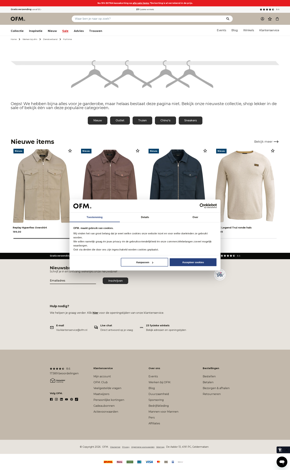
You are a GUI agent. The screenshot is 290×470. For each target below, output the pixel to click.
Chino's (165, 120)
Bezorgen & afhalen (216, 388)
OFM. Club (100, 382)
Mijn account (102, 376)
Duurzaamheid (159, 394)
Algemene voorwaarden (143, 447)
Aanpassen (142, 262)
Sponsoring (156, 400)
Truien (142, 120)
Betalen (208, 382)
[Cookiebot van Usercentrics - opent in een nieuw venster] (202, 205)
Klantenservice (269, 30)
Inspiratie (35, 31)
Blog (234, 30)
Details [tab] (145, 217)
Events (221, 30)
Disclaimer (115, 447)
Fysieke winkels (145, 9)
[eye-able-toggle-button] (286, 449)
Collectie (17, 31)
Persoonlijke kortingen (108, 400)
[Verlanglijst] (270, 19)
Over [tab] (195, 217)
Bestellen (209, 376)
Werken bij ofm (29, 39)
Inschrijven (115, 280)
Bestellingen (211, 368)
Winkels (248, 30)
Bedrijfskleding (159, 405)
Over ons (154, 368)
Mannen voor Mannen (163, 411)
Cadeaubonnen (104, 405)
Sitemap (160, 447)
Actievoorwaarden (105, 411)
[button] (270, 19)
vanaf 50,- (26, 9)
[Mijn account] (262, 19)
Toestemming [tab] (95, 217)
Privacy (126, 447)
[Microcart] (277, 19)
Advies (79, 31)
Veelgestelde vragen (107, 388)
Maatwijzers (101, 394)
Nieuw (52, 31)
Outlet (120, 120)
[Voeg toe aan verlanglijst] (70, 150)
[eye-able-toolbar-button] (280, 449)
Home (14, 39)
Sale (65, 31)
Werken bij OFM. (160, 382)
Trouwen (95, 31)
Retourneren (212, 394)
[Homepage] (18, 19)
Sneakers (190, 120)
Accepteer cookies (193, 262)
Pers (152, 417)
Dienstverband (50, 39)
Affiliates (154, 423)
